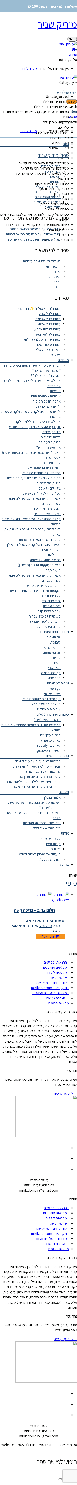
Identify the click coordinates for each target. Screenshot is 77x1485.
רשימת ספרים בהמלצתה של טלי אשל (34, 802)
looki (73, 1450)
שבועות (55, 642)
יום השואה (54, 637)
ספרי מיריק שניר (53, 155)
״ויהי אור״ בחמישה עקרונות (42, 823)
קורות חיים (53, 843)
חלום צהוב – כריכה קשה (34, 910)
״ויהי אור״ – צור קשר (46, 828)
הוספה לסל (48, 936)
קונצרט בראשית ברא (46, 704)
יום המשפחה (52, 652)
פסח (57, 662)
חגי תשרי (54, 667)
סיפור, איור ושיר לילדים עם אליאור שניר (33, 781)
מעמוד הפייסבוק (49, 750)
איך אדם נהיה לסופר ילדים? (41, 699)
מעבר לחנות (28, 68)
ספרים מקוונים (50, 735)
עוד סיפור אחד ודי (48, 709)
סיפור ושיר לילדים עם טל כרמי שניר (36, 786)
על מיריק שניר (50, 838)
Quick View (60, 899)
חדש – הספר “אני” (47, 719)
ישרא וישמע (52, 693)
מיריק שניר (57, 24)
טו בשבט (54, 678)
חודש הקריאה (51, 647)
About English (50, 859)
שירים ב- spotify (49, 745)
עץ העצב (54, 688)
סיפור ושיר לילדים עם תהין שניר (39, 776)
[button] (38, 49)
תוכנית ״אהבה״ (50, 807)
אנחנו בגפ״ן (52, 797)
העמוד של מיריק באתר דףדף (40, 854)
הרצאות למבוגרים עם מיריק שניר (37, 761)
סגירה (73, 54)
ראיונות (56, 849)
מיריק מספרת (51, 740)
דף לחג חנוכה (51, 673)
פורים (57, 657)
